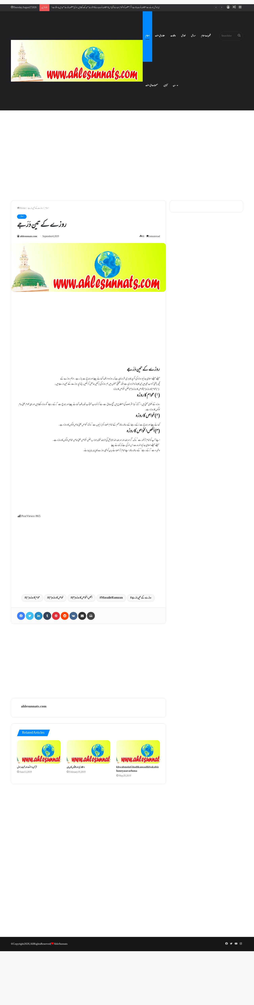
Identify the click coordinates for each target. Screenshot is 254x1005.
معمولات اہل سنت (151, 85)
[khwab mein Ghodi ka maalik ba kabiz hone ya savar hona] (138, 752)
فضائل (183, 36)
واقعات (173, 36)
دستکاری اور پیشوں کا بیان (76, 767)
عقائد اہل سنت (160, 36)
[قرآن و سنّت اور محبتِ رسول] (39, 752)
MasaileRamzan (112, 598)
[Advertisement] (127, 162)
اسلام (147, 36)
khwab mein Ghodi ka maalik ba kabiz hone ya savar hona (137, 769)
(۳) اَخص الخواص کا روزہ (82, 598)
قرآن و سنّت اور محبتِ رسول (27, 767)
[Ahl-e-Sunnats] (77, 61)
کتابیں (165, 85)
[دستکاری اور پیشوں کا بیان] (88, 752)
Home (22, 208)
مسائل (193, 36)
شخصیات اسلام (206, 36)
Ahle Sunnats (60, 944)
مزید (174, 85)
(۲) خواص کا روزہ (56, 598)
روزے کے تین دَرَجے (141, 598)
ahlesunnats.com (28, 236)
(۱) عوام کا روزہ (33, 598)
